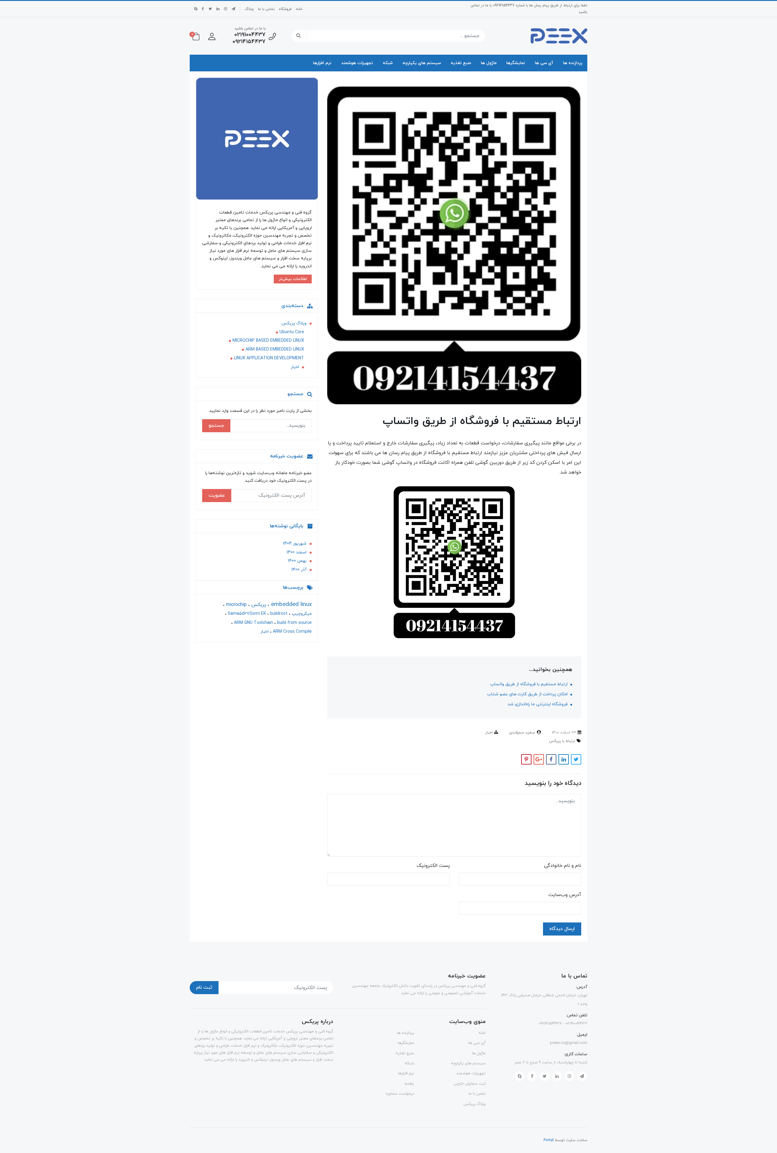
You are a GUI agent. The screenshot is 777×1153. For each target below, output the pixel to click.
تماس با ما (266, 9)
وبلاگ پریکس (294, 323)
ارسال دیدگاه (562, 928)
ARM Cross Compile (292, 632)
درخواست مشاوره (400, 1094)
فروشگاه (285, 9)
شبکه (388, 63)
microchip (236, 604)
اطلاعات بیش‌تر (293, 279)
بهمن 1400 (297, 561)
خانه (299, 9)
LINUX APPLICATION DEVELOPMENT (269, 358)
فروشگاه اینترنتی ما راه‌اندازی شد (538, 704)
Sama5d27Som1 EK (246, 614)
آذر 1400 (299, 570)
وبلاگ (249, 9)
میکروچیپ (301, 614)
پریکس (258, 604)
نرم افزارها (322, 63)
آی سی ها (544, 63)
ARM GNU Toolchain (253, 622)
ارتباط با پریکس (562, 741)
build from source (294, 622)
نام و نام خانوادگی (562, 865)
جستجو (216, 425)
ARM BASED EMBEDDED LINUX (275, 349)
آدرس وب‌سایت (564, 894)
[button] (211, 35)
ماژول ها (489, 63)
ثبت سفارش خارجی (470, 1083)
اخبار (489, 732)
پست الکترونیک (433, 865)
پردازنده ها (572, 63)
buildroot (278, 614)
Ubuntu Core (292, 332)
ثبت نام (204, 987)
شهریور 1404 (295, 543)
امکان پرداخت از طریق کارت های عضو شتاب (528, 694)
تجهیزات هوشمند (357, 63)
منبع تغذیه (461, 63)
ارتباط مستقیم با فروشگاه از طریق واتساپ (529, 684)
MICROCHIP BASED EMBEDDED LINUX (268, 341)
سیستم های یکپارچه (421, 63)
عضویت (217, 495)
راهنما (409, 1083)
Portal (549, 1140)
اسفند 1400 (297, 552)
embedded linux (290, 604)
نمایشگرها (515, 63)
